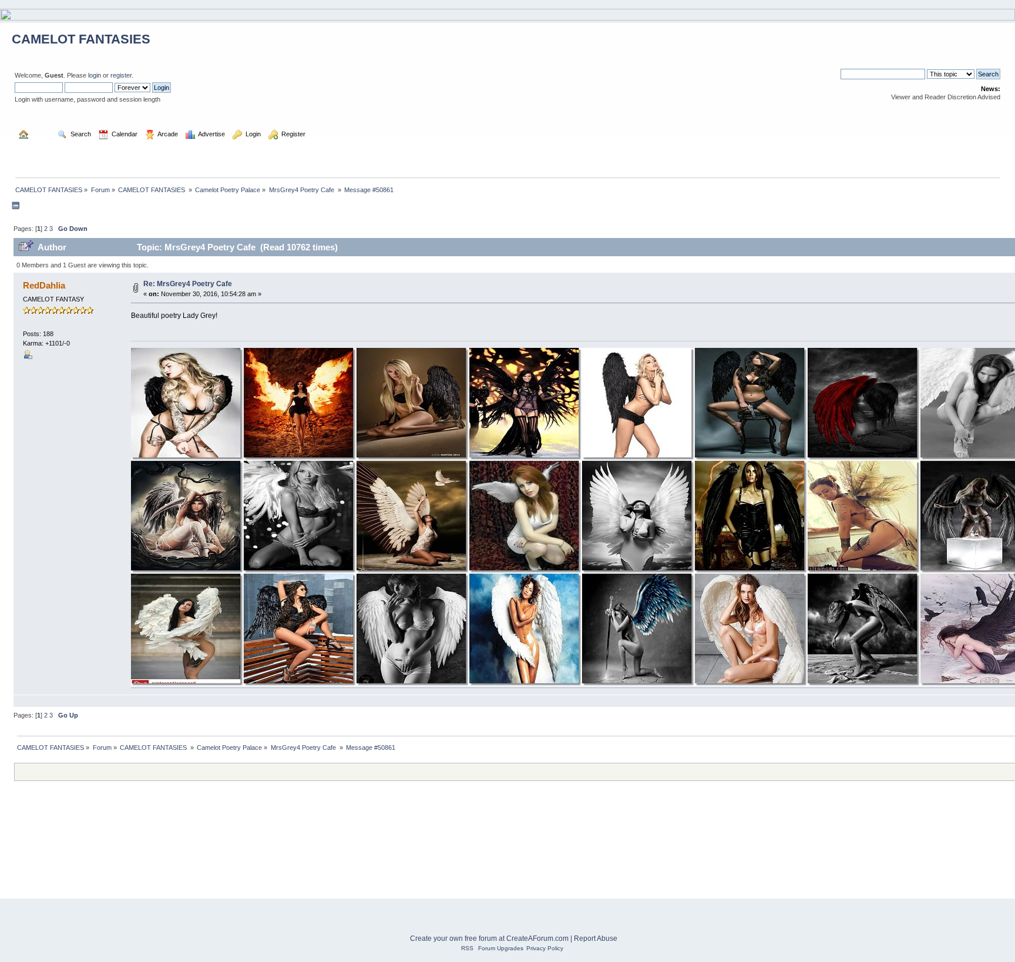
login (94, 75)
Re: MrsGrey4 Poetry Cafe (187, 284)
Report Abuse (595, 938)
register (121, 75)
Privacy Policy (544, 948)
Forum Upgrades (500, 948)
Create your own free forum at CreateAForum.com (489, 938)
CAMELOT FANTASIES (81, 39)
